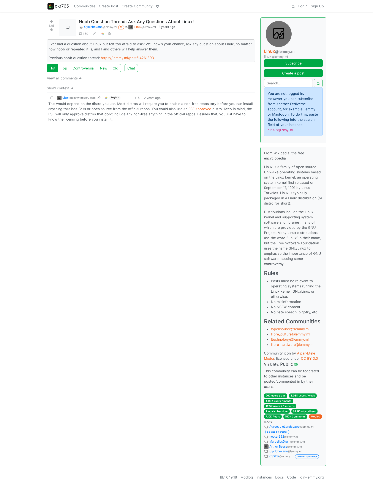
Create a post (293, 73)
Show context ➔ (60, 88)
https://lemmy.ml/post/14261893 (127, 58)
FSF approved (199, 109)
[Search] (293, 6)
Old (115, 68)
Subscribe (293, 63)
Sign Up (317, 6)
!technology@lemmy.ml (290, 339)
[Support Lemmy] (157, 6)
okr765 (62, 6)
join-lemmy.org (311, 477)
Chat (131, 68)
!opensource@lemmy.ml (290, 329)
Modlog (315, 416)
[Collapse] (51, 97)
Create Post (108, 6)
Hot (52, 68)
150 (85, 33)
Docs (279, 477)
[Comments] (67, 27)
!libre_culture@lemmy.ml (290, 334)
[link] (94, 33)
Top (64, 68)
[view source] (109, 33)
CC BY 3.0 (309, 358)
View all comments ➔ (64, 78)
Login (302, 6)
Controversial (84, 68)
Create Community (137, 6)
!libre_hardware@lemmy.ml (292, 344)
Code (291, 477)
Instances (264, 477)
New (103, 68)
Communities (84, 6)
